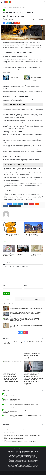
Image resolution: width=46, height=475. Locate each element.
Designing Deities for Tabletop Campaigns (12, 303)
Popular (22, 299)
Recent (7, 299)
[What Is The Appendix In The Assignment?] (6, 411)
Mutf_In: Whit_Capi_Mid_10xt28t (36, 253)
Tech (7, 7)
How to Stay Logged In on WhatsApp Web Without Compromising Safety (8, 254)
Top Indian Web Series (15, 399)
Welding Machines (20, 55)
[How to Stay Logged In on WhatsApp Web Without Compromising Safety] (9, 248)
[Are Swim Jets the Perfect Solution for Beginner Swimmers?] (27, 77)
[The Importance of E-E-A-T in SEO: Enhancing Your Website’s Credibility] (6, 417)
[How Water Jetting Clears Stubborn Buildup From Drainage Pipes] (33, 346)
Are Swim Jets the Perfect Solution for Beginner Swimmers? (37, 77)
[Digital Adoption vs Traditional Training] (6, 77)
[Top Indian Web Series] (6, 401)
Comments (37, 299)
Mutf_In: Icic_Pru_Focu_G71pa (21, 253)
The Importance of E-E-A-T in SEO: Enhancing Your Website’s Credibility (26, 415)
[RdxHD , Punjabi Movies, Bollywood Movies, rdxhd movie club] (7, 2)
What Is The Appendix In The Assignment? (19, 410)
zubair (6, 19)
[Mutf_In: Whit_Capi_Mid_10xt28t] (37, 248)
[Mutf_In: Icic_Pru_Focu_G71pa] (23, 248)
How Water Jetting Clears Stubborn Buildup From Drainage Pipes (32, 355)
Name (4, 280)
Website (25, 285)
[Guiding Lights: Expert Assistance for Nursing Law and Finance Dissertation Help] (6, 406)
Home (4, 7)
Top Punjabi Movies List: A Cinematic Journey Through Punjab (24, 393)
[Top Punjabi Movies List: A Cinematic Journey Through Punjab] (6, 395)
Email (4, 285)
